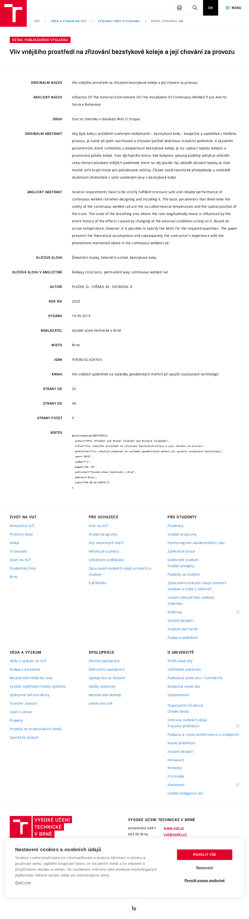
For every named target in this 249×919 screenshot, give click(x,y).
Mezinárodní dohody (105, 695)
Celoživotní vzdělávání (106, 559)
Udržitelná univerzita (184, 669)
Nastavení (204, 867)
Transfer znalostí (23, 703)
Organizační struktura (185, 705)
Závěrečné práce (181, 551)
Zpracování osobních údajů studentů (197, 583)
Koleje (14, 542)
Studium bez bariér (183, 629)
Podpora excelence (25, 669)
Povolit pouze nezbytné (205, 880)
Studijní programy (103, 534)
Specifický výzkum (24, 737)
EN (210, 8)
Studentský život (23, 568)
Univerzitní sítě (101, 703)
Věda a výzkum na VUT (69, 21)
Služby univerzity (102, 686)
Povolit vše (204, 855)
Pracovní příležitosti (189, 726)
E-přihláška (98, 583)
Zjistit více (23, 882)
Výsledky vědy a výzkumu (119, 21)
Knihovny (181, 612)
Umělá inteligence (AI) (185, 793)
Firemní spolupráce (104, 661)
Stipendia (175, 603)
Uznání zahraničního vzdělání (191, 597)
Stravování (18, 551)
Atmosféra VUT (22, 525)
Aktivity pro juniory (104, 551)
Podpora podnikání (183, 637)
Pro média (176, 776)
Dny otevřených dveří (106, 542)
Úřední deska (178, 711)
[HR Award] (134, 908)
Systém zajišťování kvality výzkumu (38, 686)
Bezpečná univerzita (184, 686)
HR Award (176, 760)
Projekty (16, 720)
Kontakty (175, 767)
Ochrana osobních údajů (187, 720)
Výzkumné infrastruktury (30, 695)
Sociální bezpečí (180, 620)
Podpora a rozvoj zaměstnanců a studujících (203, 734)
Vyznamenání (178, 695)
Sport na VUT (20, 559)
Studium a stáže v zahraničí (190, 589)
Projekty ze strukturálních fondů (36, 729)
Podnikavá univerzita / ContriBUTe (195, 678)
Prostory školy (21, 534)
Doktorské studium (183, 559)
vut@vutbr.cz (175, 834)
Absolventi (182, 785)
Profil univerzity (180, 661)
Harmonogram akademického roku (196, 542)
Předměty (175, 525)
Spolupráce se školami (107, 678)
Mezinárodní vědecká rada (31, 678)
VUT (37, 21)
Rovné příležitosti (181, 743)
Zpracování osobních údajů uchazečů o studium (120, 571)
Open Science (21, 712)
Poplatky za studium (184, 574)
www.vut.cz (174, 828)
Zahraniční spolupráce (107, 669)
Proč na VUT (99, 525)
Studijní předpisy (181, 566)
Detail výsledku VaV (167, 21)
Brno (14, 576)
